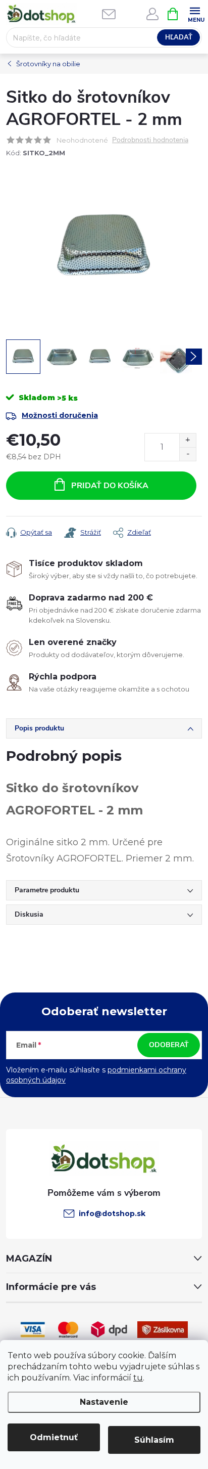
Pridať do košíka (109, 485)
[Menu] (194, 13)
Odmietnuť (54, 1437)
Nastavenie (104, 1402)
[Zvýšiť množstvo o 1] (187, 440)
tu (138, 1377)
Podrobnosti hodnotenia (150, 140)
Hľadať (178, 37)
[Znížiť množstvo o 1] (187, 454)
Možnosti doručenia (60, 415)
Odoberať (169, 1045)
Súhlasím (154, 1440)
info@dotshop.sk (112, 1213)
